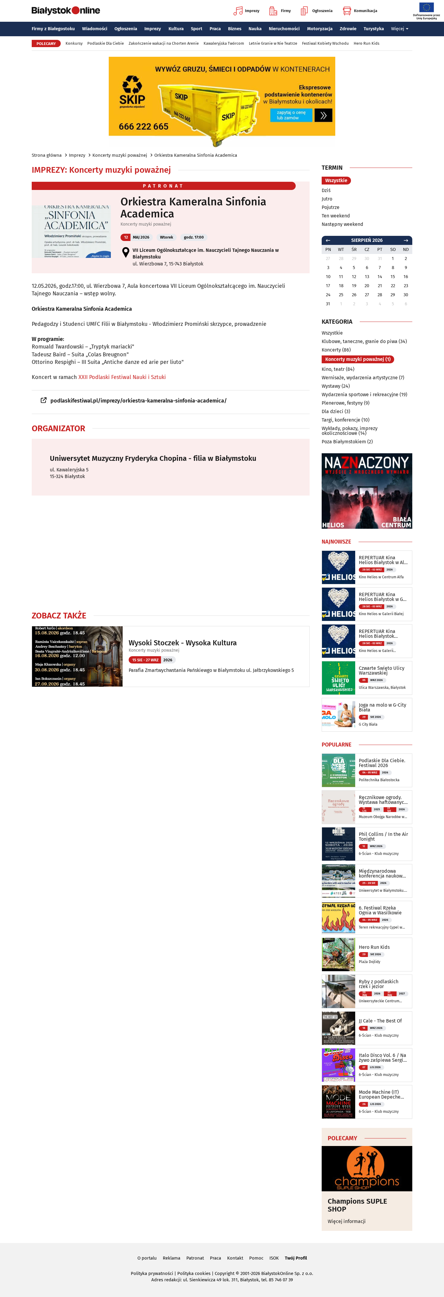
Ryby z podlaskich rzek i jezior (378, 984)
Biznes (234, 28)
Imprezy (252, 10)
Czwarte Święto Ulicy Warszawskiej (381, 671)
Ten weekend (336, 216)
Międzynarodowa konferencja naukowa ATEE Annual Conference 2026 (382, 873)
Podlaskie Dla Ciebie (105, 43)
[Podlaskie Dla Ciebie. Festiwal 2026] (338, 770)
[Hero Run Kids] (338, 954)
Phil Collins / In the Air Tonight (383, 837)
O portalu (147, 1258)
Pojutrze (330, 207)
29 (393, 294)
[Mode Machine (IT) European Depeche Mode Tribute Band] (338, 1102)
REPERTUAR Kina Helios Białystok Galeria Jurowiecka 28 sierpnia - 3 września (382, 634)
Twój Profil (296, 1258)
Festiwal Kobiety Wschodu (325, 43)
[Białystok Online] (66, 10)
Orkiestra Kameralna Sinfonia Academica (195, 155)
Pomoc (256, 1258)
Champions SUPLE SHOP (357, 1205)
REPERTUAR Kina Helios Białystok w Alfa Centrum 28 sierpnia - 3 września (383, 560)
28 (380, 294)
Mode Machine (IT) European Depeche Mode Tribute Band (380, 1095)
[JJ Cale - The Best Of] (338, 1028)
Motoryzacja (320, 28)
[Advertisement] (170, 553)
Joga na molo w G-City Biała (382, 707)
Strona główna (47, 155)
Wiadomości (94, 28)
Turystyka (374, 28)
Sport (196, 28)
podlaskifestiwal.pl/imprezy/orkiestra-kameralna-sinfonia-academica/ (138, 400)
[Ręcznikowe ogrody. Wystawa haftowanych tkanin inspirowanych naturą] (338, 807)
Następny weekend (342, 224)
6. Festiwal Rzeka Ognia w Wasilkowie (380, 910)
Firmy (286, 10)
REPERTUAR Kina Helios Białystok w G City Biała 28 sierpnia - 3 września (382, 597)
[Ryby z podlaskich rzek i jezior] (338, 991)
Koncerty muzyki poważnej (119, 155)
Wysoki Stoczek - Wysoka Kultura (183, 643)
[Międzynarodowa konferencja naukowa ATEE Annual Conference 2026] (338, 880)
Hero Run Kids (366, 43)
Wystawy (331, 386)
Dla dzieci (332, 411)
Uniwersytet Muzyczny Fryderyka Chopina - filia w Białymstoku (153, 458)
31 (328, 304)
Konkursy (74, 43)
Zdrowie (348, 28)
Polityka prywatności (152, 1273)
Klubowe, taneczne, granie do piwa (359, 341)
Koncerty (331, 350)
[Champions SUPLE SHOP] (367, 1168)
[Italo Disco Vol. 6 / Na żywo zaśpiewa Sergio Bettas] (338, 1065)
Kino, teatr (333, 369)
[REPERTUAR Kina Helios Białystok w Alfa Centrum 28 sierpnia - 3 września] (338, 567)
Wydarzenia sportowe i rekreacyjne (360, 394)
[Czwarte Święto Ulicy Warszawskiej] (338, 678)
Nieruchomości (284, 28)
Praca (215, 28)
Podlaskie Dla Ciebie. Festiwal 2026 (382, 763)
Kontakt (235, 1258)
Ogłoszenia (322, 10)
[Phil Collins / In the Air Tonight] (338, 844)
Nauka (255, 28)
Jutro (327, 199)
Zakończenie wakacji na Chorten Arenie (164, 43)
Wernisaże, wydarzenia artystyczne (360, 377)
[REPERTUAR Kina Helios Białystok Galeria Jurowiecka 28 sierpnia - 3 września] (338, 641)
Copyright (224, 1273)
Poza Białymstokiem (344, 442)
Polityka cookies (194, 1273)
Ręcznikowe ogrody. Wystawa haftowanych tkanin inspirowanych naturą (383, 800)
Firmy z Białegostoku (53, 28)
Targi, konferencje (341, 420)
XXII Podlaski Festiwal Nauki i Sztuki (122, 377)
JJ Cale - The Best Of (380, 1021)
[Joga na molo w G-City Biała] (338, 714)
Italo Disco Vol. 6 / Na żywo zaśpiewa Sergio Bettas (382, 1058)
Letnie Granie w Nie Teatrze (273, 43)
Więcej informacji (347, 1221)
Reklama (171, 1258)
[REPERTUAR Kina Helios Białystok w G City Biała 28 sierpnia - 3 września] (338, 604)
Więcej (397, 28)
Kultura (176, 28)
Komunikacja (365, 10)
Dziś (326, 190)
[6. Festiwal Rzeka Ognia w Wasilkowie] (338, 917)
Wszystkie (336, 180)
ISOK (274, 1258)
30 (406, 294)
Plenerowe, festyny (342, 403)
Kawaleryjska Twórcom (224, 43)
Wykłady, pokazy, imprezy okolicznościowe (350, 430)
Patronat (195, 1258)
